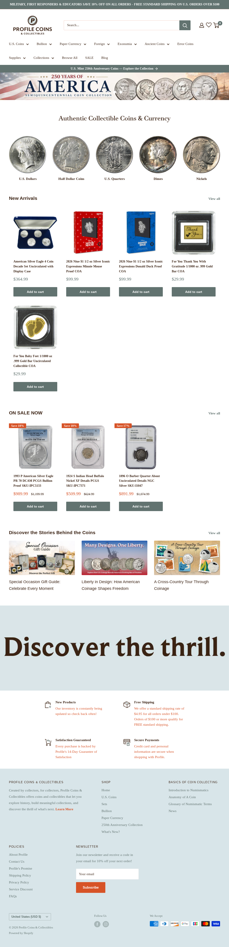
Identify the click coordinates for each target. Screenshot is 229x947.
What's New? (111, 832)
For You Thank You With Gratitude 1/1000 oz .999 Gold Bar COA (192, 266)
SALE (89, 58)
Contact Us (16, 861)
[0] (216, 25)
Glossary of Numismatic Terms (190, 804)
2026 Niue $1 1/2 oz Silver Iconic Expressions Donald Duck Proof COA (141, 266)
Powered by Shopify (21, 933)
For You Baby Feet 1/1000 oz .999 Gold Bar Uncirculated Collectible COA (32, 360)
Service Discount (21, 889)
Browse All (69, 58)
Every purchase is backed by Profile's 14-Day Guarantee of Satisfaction (76, 751)
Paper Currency (70, 44)
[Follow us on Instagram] (106, 924)
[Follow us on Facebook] (97, 924)
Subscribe (91, 887)
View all (214, 198)
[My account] (201, 25)
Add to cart (35, 292)
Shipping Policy (20, 875)
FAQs (13, 896)
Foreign (99, 44)
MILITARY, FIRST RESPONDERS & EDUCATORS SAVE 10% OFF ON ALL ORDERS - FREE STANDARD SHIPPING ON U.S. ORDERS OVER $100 (114, 4)
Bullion (42, 44)
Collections (41, 58)
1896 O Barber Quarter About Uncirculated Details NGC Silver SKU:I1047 (139, 480)
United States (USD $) (26, 916)
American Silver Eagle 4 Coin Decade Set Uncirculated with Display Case (33, 266)
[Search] (185, 25)
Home (106, 790)
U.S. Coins (16, 44)
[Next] (220, 154)
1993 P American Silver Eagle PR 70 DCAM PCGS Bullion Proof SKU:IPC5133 (33, 480)
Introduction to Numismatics (188, 790)
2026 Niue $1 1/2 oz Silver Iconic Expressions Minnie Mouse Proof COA (88, 266)
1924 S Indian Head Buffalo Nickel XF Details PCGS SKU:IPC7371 (85, 480)
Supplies (15, 58)
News (172, 811)
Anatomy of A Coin (182, 797)
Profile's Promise (20, 868)
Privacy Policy (19, 882)
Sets (104, 804)
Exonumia (125, 44)
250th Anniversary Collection (122, 825)
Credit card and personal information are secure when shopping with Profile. (154, 751)
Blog (104, 58)
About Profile (18, 854)
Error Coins (185, 44)
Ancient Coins (155, 44)
